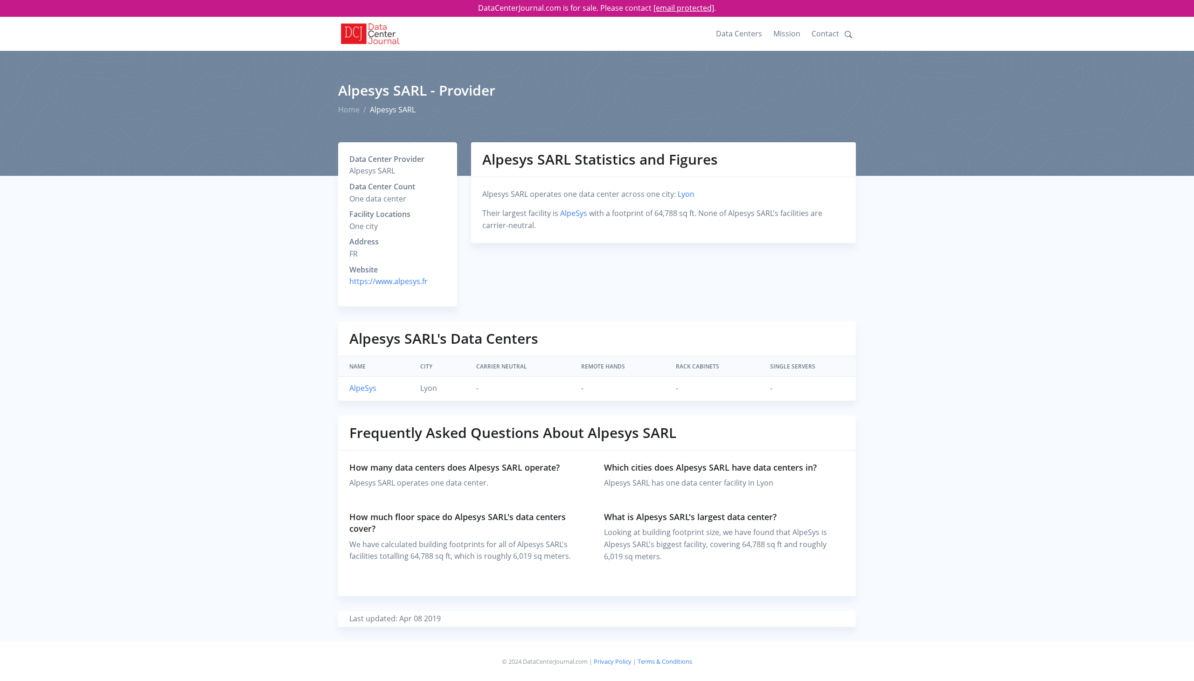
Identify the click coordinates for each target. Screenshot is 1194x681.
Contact (825, 33)
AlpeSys (573, 213)
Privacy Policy (613, 661)
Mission (786, 33)
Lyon (686, 194)
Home (349, 109)
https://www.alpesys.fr (388, 281)
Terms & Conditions (665, 661)
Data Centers (739, 33)
